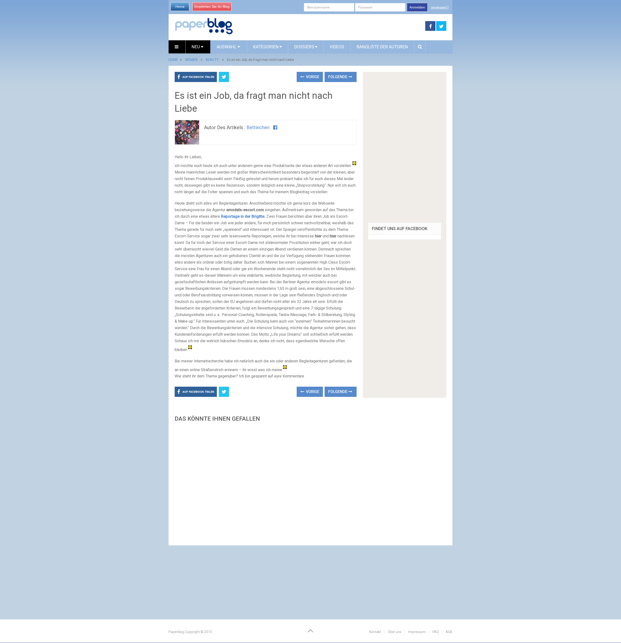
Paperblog (176, 632)
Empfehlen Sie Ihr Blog (211, 6)
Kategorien (266, 46)
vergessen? (440, 7)
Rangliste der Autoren (382, 46)
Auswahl (227, 46)
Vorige (312, 77)
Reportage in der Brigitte (242, 216)
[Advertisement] (266, 482)
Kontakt (375, 632)
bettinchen (258, 127)
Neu (196, 46)
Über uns (394, 632)
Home (180, 6)
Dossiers (304, 46)
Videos (337, 46)
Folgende (338, 77)
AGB (449, 632)
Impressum (417, 632)
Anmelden (417, 7)
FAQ (436, 632)
